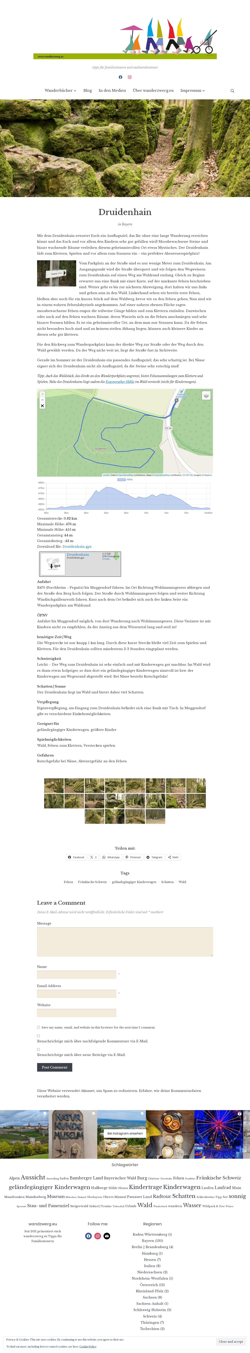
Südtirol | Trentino (100, 1206)
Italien (149, 1266)
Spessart (21, 1206)
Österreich (149, 1285)
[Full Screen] (42, 406)
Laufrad (223, 1187)
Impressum (190, 90)
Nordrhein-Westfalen (150, 1278)
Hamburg (150, 1253)
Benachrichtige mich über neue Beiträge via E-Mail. (81, 1055)
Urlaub (130, 1206)
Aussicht (33, 1177)
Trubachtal (118, 1206)
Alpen (14, 1178)
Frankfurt (190, 1178)
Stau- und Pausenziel (48, 1205)
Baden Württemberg (150, 1234)
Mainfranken (14, 1197)
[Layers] (206, 395)
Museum (56, 1196)
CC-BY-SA (188, 474)
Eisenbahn (166, 1178)
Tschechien (149, 1329)
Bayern (127, 224)
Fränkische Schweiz (92, 882)
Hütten (123, 1188)
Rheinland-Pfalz (149, 1291)
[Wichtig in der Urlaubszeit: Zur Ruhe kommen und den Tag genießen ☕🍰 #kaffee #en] (170, 1134)
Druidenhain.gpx (77, 547)
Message (44, 923)
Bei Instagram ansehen (125, 1133)
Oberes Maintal (114, 1197)
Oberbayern (94, 1197)
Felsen (68, 882)
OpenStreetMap (125, 474)
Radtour (162, 1196)
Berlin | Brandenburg (150, 1247)
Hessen (150, 1260)
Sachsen (150, 1297)
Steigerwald (79, 1206)
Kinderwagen (182, 1187)
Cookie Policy (87, 1346)
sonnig (237, 1196)
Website (44, 1005)
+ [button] (42, 394)
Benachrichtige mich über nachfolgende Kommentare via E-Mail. (92, 1041)
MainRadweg (36, 1197)
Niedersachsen (149, 1272)
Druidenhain (78, 555)
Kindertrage (145, 1187)
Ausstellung (52, 1178)
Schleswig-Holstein (149, 1310)
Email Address (49, 986)
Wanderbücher (59, 90)
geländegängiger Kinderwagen (134, 882)
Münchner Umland (76, 1197)
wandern (175, 1206)
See (225, 1197)
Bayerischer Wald (120, 1178)
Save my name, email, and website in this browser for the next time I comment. (98, 1027)
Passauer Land (139, 1197)
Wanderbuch (160, 1206)
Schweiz (150, 1316)
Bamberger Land (86, 1178)
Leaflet (106, 474)
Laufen (208, 1188)
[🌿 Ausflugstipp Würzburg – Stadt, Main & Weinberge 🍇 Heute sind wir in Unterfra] (24, 1134)
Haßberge (99, 1188)
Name (42, 967)
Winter (229, 1206)
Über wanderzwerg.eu (153, 90)
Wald (182, 882)
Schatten (167, 882)
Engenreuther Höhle (120, 382)
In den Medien (112, 90)
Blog (87, 90)
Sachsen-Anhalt (149, 1304)
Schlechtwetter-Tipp (209, 1197)
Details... (106, 559)
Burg (142, 1178)
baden (64, 1178)
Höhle (113, 1188)
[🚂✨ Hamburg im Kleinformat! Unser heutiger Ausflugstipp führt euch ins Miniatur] (219, 1134)
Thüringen (150, 1322)
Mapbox (208, 474)
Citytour (154, 1178)
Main (236, 1188)
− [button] (42, 399)
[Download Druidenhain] (52, 563)
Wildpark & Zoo (213, 1206)
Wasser (192, 1205)
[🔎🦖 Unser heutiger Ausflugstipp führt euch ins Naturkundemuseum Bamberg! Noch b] (73, 1134)
